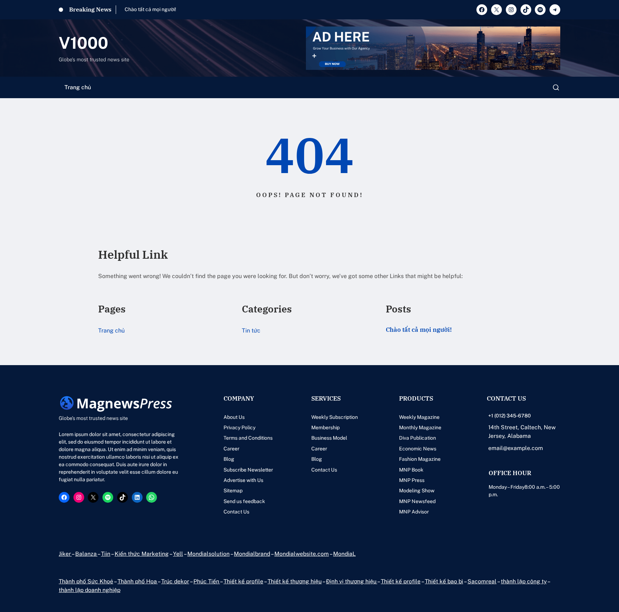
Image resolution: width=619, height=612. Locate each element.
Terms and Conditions (248, 438)
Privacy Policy (239, 427)
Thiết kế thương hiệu (295, 581)
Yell (178, 553)
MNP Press (411, 480)
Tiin (105, 553)
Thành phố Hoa (137, 581)
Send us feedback (244, 501)
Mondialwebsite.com (301, 553)
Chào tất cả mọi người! (150, 9)
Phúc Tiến (206, 581)
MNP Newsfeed (417, 501)
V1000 (83, 42)
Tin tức (251, 330)
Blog (229, 459)
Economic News (417, 448)
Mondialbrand (252, 553)
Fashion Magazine (420, 459)
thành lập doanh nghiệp (89, 590)
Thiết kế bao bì (444, 581)
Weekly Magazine (419, 417)
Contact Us (236, 512)
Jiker (65, 553)
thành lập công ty (524, 581)
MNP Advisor (414, 512)
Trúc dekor (175, 581)
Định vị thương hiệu (351, 581)
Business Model (329, 438)
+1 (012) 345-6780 (509, 416)
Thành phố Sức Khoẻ (86, 581)
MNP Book (411, 470)
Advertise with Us (243, 480)
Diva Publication (417, 438)
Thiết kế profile (243, 581)
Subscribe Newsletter (248, 470)
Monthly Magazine (420, 427)
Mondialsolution (208, 553)
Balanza (86, 553)
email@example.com (515, 448)
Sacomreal (481, 581)
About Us (234, 417)
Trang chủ (77, 87)
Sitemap (233, 490)
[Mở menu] (556, 87)
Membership (325, 427)
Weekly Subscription (334, 417)
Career (231, 448)
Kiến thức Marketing (142, 553)
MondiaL (344, 553)
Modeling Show (417, 490)
